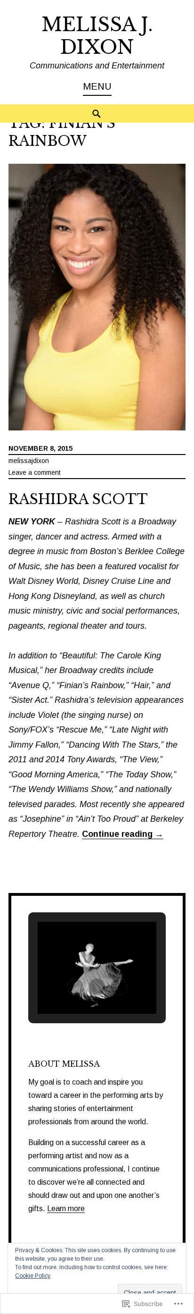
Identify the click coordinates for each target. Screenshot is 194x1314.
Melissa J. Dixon (97, 36)
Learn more (66, 1208)
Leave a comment (34, 472)
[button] (75, 986)
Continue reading (122, 834)
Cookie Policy (32, 1275)
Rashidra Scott (78, 499)
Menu (97, 86)
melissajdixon (28, 460)
